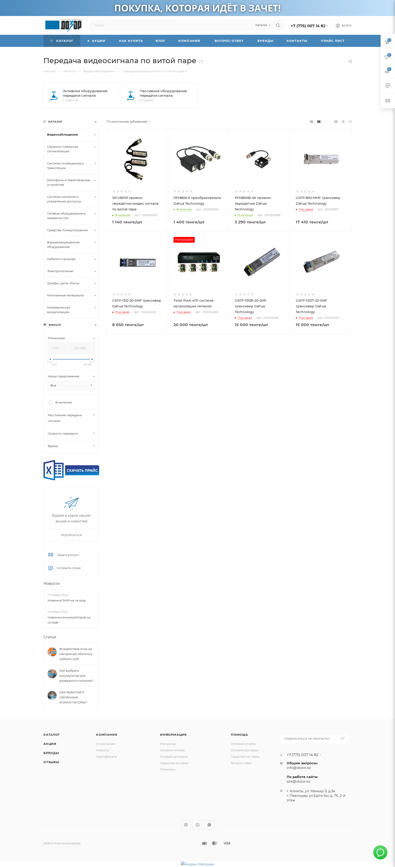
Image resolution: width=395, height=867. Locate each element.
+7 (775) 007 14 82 (308, 26)
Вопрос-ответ (241, 763)
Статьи (49, 637)
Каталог (51, 734)
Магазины (168, 744)
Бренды (51, 753)
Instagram (186, 825)
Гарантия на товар (174, 763)
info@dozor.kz (299, 767)
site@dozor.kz (298, 781)
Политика (167, 769)
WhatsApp (209, 825)
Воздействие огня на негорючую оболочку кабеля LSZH (75, 654)
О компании (105, 744)
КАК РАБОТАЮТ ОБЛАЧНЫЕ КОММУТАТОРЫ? (73, 697)
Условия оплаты (172, 750)
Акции (49, 744)
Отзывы (51, 762)
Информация (173, 734)
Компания (106, 734)
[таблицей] (350, 121)
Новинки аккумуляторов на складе (69, 619)
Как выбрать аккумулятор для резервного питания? (76, 675)
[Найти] (277, 25)
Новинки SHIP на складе (67, 600)
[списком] (343, 121)
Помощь (239, 734)
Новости (51, 583)
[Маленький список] (311, 121)
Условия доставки (174, 756)
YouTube (198, 825)
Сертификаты (106, 756)
